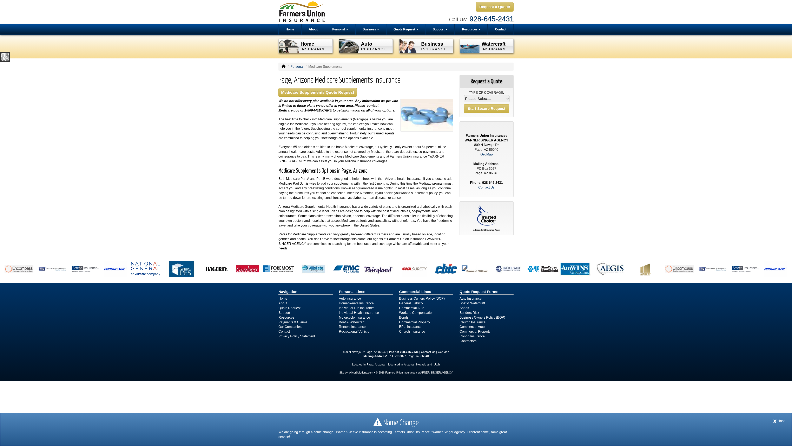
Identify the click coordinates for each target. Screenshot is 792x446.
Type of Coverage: (486, 92)
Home (290, 29)
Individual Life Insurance (357, 308)
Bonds (404, 317)
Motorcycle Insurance (354, 317)
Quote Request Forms (479, 292)
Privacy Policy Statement (296, 336)
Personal (297, 66)
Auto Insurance (350, 298)
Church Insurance (412, 331)
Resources (286, 317)
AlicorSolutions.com (361, 372)
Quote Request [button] (405, 29)
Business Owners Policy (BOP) (422, 298)
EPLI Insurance (410, 327)
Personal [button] (339, 29)
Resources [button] (470, 29)
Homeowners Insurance (356, 303)
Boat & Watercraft (351, 322)
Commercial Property (414, 322)
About (313, 29)
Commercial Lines (415, 292)
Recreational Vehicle (354, 331)
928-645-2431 (491, 19)
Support (284, 312)
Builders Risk (469, 312)
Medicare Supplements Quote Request (317, 92)
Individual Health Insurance (359, 312)
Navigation (287, 292)
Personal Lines (352, 292)
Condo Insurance (472, 336)
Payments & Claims (292, 322)
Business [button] (370, 29)
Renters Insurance (352, 327)
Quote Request (289, 308)
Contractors (468, 341)
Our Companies (290, 327)
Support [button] (439, 29)
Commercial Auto (411, 308)
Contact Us (486, 187)
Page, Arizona (376, 364)
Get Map (486, 154)
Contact (500, 29)
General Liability (411, 303)
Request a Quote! (494, 7)
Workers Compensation (416, 312)
